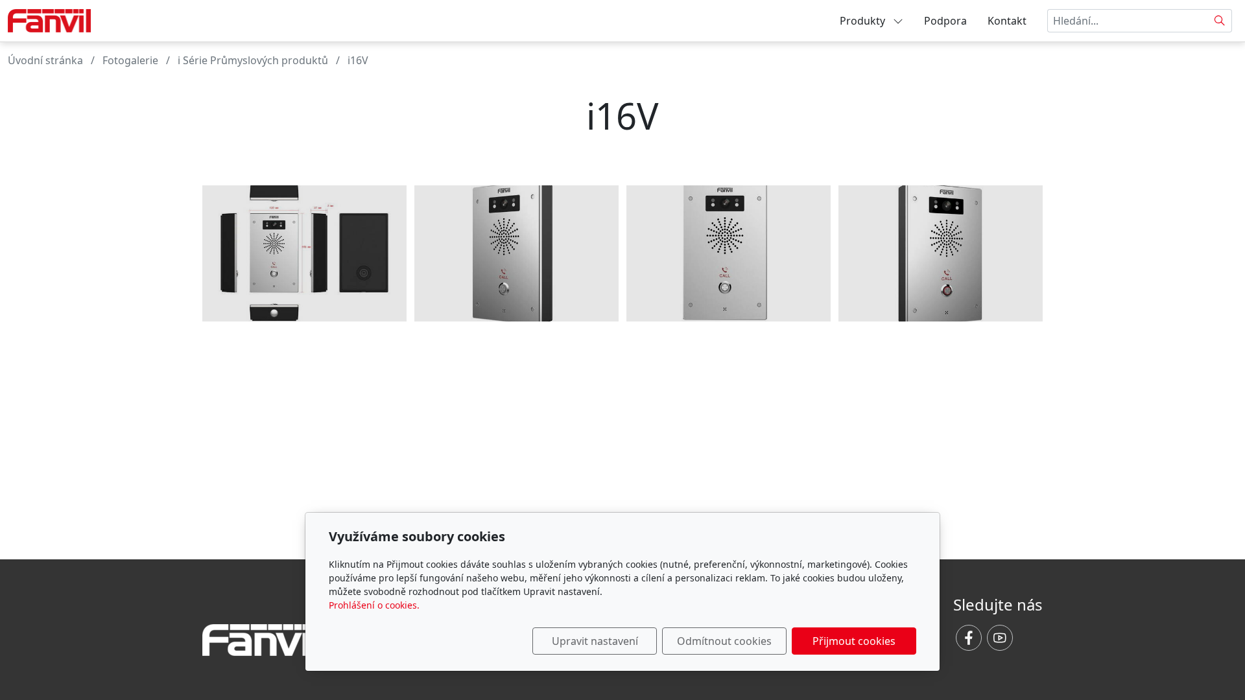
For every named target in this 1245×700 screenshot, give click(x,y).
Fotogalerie (130, 60)
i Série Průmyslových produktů (253, 60)
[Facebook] (969, 638)
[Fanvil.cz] (49, 19)
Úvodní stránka (45, 60)
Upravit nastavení (595, 641)
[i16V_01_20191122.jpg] (728, 253)
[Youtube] (1000, 638)
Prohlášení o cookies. (374, 605)
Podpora (945, 21)
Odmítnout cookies (724, 641)
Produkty (864, 21)
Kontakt (1007, 21)
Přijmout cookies (853, 641)
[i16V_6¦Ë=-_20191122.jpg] (304, 253)
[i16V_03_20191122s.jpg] (940, 253)
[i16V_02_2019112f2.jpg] (516, 253)
